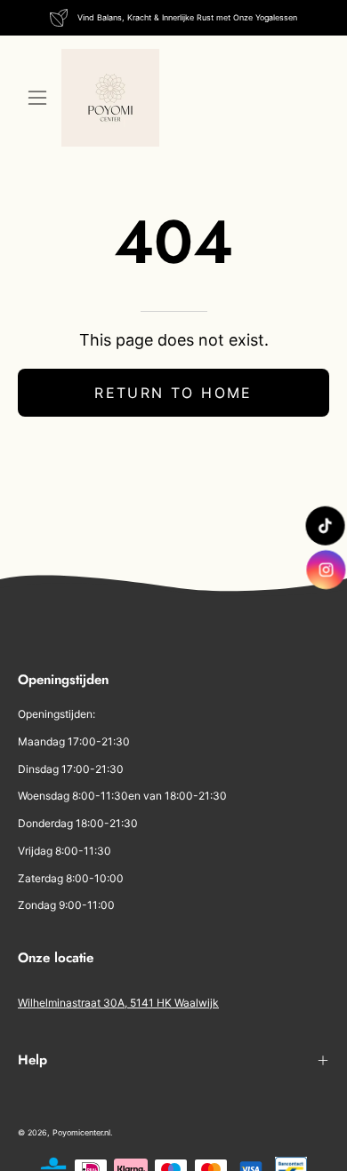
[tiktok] (324, 526)
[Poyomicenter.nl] (110, 98)
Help (32, 1060)
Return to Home (173, 393)
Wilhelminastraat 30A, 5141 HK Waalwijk (118, 1002)
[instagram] (326, 569)
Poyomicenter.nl (81, 1132)
